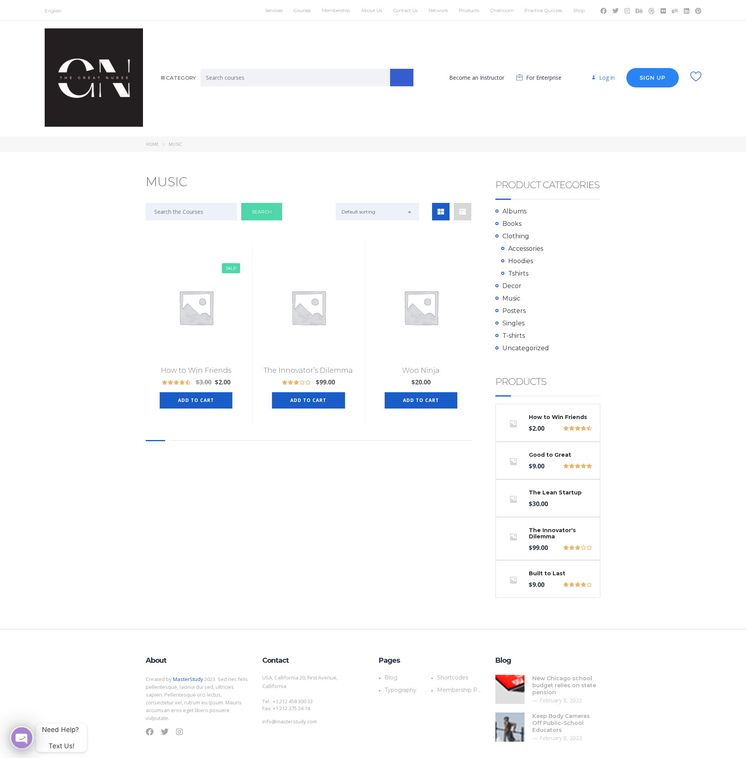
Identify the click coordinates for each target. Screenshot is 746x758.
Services (273, 10)
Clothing (515, 236)
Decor (511, 286)
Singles (513, 323)
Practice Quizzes (543, 10)
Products (469, 10)
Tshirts (518, 273)
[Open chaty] (21, 737)
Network (438, 10)
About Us (371, 10)
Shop (579, 10)
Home (152, 144)
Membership (336, 10)
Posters (514, 310)
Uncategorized (525, 348)
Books (511, 223)
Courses (302, 10)
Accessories (525, 248)
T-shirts (513, 335)
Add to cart (196, 400)
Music (511, 298)
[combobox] (377, 211)
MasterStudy (188, 679)
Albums (514, 211)
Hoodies (520, 261)
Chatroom (502, 10)
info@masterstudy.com (289, 721)
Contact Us (405, 10)
